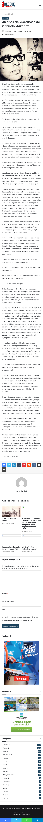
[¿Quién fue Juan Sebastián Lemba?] (31, 539)
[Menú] (40, 5)
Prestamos (6, 795)
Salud (5, 765)
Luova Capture (25, 814)
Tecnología (6, 781)
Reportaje (6, 785)
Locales (5, 791)
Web (3, 609)
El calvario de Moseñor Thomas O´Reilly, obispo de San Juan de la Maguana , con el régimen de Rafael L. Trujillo (31, 524)
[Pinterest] (24, 465)
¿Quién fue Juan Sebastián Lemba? (29, 548)
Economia (6, 778)
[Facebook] (4, 465)
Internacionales (8, 755)
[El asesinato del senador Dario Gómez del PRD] (11, 539)
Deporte (5, 768)
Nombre (5, 593)
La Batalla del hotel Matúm (9, 520)
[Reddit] (29, 465)
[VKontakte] (34, 465)
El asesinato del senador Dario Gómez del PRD (11, 548)
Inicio (5, 14)
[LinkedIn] (14, 465)
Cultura (5, 798)
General (5, 751)
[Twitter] (9, 465)
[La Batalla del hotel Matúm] (11, 511)
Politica (5, 758)
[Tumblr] (19, 465)
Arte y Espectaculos (9, 775)
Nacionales (6, 745)
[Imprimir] (4, 469)
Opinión (5, 761)
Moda (5, 788)
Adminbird (8, 31)
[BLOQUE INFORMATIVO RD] (8, 4)
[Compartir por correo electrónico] (39, 465)
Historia (10, 14)
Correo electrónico (8, 601)
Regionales (6, 748)
